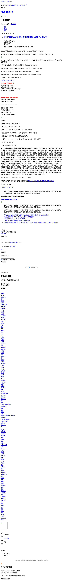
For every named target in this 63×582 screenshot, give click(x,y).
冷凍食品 (3, 343)
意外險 (2, 391)
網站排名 (3, 425)
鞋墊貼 (2, 317)
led (1, 448)
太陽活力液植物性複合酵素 (8, 415)
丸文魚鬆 (3, 472)
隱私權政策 (40, 560)
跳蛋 (2, 489)
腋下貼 (2, 312)
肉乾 (2, 334)
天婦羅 (2, 338)
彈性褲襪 (3, 466)
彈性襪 (2, 463)
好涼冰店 (3, 306)
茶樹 (2, 507)
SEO (2, 426)
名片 (5, 30)
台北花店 (3, 435)
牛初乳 (2, 386)
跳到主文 (3, 16)
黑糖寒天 (3, 417)
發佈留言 (3, 261)
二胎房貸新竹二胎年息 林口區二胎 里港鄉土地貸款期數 (19, 217)
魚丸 (2, 336)
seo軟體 (3, 423)
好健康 (2, 378)
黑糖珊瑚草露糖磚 (5, 419)
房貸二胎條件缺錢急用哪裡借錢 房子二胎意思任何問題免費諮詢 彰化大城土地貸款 (26, 215)
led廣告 (3, 450)
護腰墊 (2, 412)
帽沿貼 (2, 295)
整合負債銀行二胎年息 (7, 187)
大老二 (2, 478)
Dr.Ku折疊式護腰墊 (6, 404)
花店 (2, 428)
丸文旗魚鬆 (4, 474)
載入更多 (3, 252)
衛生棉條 (3, 496)
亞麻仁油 (3, 382)
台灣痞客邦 (7, 12)
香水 (2, 509)
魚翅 (2, 345)
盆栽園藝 (3, 399)
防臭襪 (2, 302)
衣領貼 (2, 293)
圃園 (2, 512)
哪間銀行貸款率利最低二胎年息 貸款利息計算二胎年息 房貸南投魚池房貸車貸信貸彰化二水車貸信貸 (31, 222)
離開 (9, 579)
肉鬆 (2, 327)
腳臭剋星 (3, 297)
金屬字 (2, 443)
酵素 (2, 389)
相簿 (5, 27)
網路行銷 (3, 500)
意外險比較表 (4, 393)
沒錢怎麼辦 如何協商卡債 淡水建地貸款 (14, 218)
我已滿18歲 (3, 579)
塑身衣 (2, 514)
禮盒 (2, 328)
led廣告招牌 (4, 445)
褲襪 (2, 465)
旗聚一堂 (3, 321)
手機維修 (3, 492)
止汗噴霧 (3, 315)
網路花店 (3, 430)
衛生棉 (2, 494)
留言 (15, 242)
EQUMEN (3, 518)
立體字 (2, 439)
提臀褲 (2, 519)
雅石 (2, 400)
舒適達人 (3, 498)
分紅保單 (3, 395)
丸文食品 (3, 319)
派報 (2, 437)
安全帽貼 (3, 308)
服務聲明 (46, 560)
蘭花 (2, 402)
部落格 (5, 29)
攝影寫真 (12, 246)
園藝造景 (3, 397)
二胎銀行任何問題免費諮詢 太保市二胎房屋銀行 (17, 220)
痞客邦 (12, 242)
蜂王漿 (2, 384)
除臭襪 (2, 301)
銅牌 (2, 441)
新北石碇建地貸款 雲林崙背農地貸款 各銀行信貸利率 (25, 37)
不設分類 (13, 24)
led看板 (3, 453)
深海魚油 (3, 387)
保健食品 (3, 380)
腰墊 (2, 410)
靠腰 (2, 408)
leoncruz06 (3, 233)
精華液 (2, 505)
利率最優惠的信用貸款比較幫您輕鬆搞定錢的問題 (40, 181)
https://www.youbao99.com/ (7, 80)
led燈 (2, 446)
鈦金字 (2, 452)
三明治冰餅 (4, 304)
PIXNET (20, 560)
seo (1, 501)
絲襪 (2, 468)
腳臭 (2, 299)
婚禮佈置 (3, 432)
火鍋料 (2, 340)
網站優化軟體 (4, 421)
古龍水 (2, 511)
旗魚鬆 (2, 323)
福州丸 (2, 341)
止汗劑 (2, 314)
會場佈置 (3, 433)
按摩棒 (2, 487)
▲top (2, 249)
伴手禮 (2, 330)
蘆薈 (2, 503)
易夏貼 (2, 310)
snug (2, 354)
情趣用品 (3, 485)
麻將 (2, 476)
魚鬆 (2, 325)
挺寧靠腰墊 (4, 406)
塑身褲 (2, 516)
